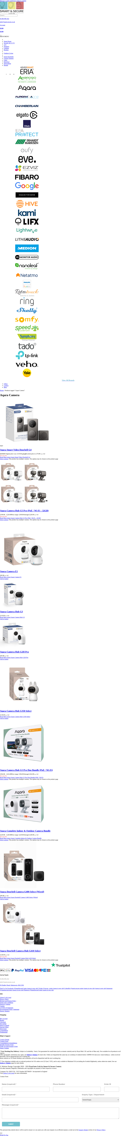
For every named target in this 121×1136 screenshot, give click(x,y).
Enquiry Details (83, 1130)
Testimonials (3, 1032)
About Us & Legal (5, 997)
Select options (4, 459)
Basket (2, 1020)
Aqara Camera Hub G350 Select (15, 711)
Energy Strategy (5, 1011)
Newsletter (3, 1024)
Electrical (6, 62)
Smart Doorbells (9, 57)
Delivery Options (5, 1004)
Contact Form (4, 1041)
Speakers (6, 46)
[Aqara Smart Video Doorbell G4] (27, 446)
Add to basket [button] (4, 579)
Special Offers (4, 1027)
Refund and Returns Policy (8, 1001)
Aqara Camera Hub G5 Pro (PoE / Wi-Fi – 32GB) (24, 510)
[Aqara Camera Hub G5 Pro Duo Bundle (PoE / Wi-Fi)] (23, 766)
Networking (7, 63)
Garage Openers (9, 58)
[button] (4, 36)
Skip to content (21, 1)
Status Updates (4, 1048)
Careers (2, 1006)
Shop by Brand (4, 1025)
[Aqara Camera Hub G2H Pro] (14, 648)
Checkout (3, 1022)
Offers (6, 384)
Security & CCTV (9, 43)
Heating (6, 50)
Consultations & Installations (8, 1043)
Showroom (3, 1029)
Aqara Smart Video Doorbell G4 (15, 450)
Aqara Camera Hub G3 (11, 611)
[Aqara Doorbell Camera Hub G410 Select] (23, 947)
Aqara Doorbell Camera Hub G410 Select (20, 951)
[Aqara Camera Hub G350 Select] (23, 707)
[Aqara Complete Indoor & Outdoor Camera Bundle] (23, 827)
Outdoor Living (8, 53)
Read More (15, 457)
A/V (5, 45)
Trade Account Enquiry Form (9, 1046)
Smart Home (7, 41)
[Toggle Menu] (1, 35)
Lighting (6, 48)
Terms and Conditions (6, 1003)
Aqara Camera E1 (9, 571)
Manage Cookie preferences (8, 1)
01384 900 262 (4, 979)
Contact (6, 385)
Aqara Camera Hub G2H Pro (14, 652)
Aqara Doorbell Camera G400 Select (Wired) (22, 892)
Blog (5, 387)
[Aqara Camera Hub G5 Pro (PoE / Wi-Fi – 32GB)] (23, 506)
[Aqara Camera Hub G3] (14, 607)
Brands (6, 65)
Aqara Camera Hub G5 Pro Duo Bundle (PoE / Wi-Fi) (26, 770)
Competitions (4, 1030)
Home (2, 390)
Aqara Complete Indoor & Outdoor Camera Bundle (25, 831)
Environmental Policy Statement (9, 1009)
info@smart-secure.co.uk (7, 982)
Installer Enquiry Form (7, 1045)
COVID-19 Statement (6, 1008)
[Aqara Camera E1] (23, 567)
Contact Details (4, 1040)
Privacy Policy (4, 999)
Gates (5, 60)
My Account (3, 1018)
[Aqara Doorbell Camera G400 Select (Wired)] (23, 888)
